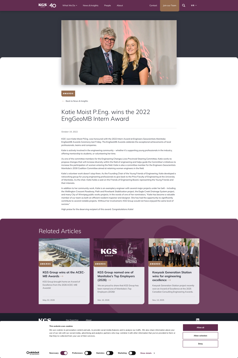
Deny (200, 344)
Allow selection (200, 336)
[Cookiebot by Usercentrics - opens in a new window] (33, 353)
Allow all (200, 327)
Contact (153, 5)
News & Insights (90, 5)
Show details (146, 353)
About (120, 5)
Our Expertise (72, 320)
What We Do (68, 5)
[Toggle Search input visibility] (183, 5)
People (107, 5)
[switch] (88, 353)
